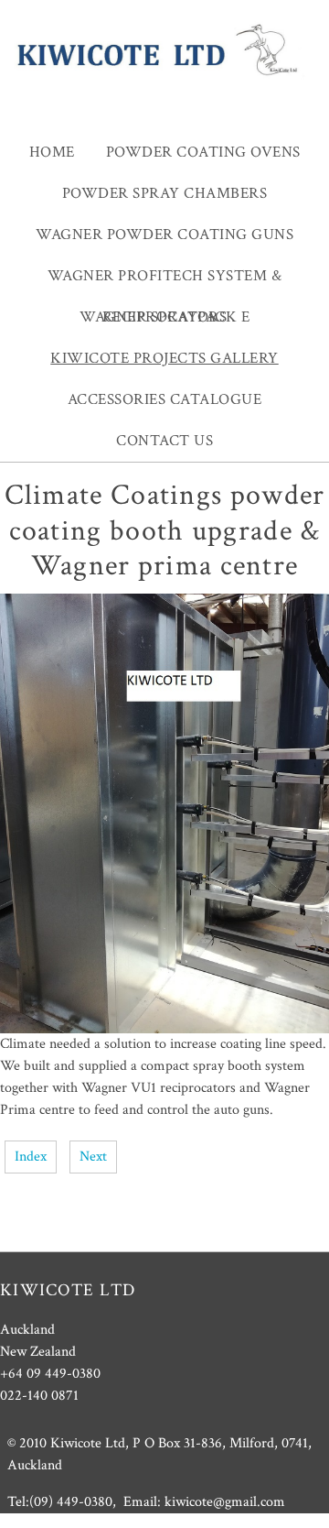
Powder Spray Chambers (165, 193)
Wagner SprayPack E (164, 317)
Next (93, 1156)
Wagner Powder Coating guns (164, 234)
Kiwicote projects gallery (164, 358)
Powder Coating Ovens (203, 152)
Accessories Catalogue (165, 399)
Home (52, 152)
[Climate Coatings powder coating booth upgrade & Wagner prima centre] (164, 1029)
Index (31, 1156)
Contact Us (164, 441)
